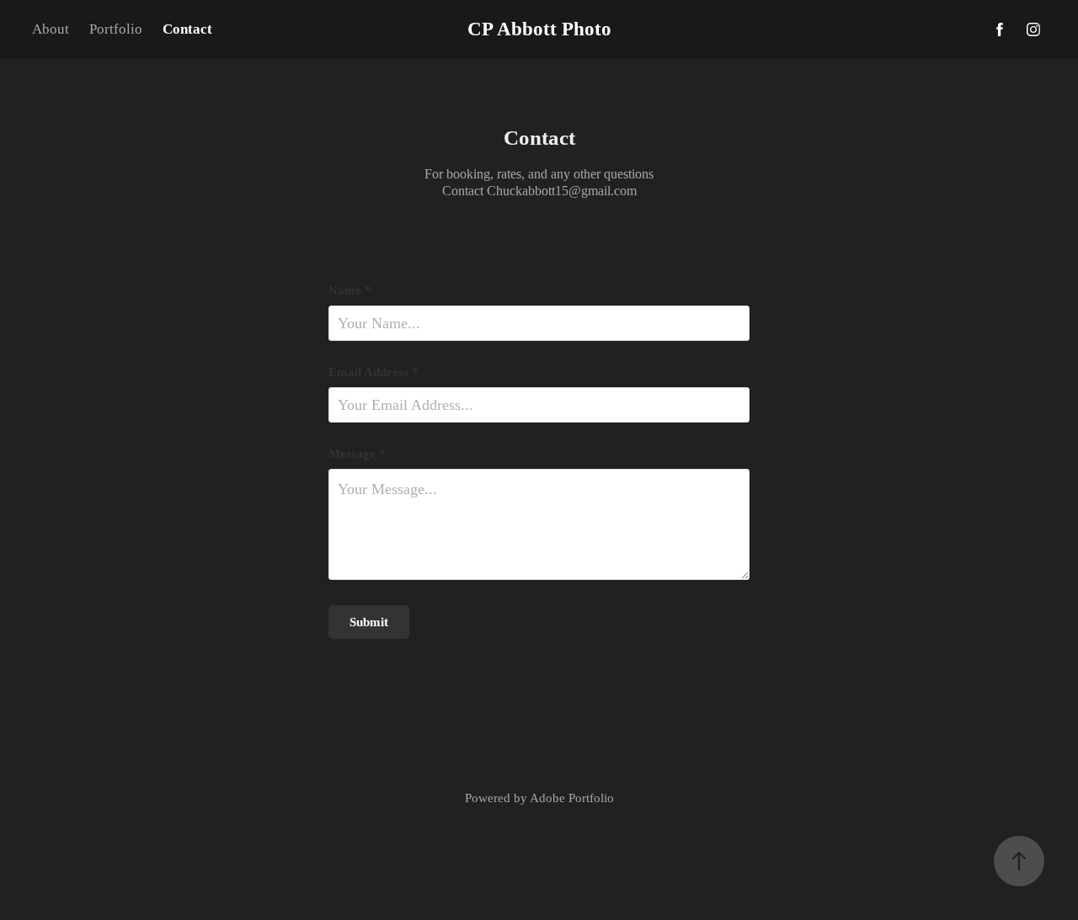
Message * (357, 454)
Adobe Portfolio (572, 798)
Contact (187, 29)
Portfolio (115, 29)
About (50, 29)
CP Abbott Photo (539, 29)
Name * (349, 291)
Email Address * (373, 372)
